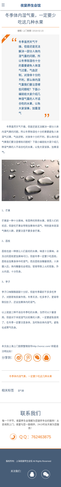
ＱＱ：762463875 (35, 437)
